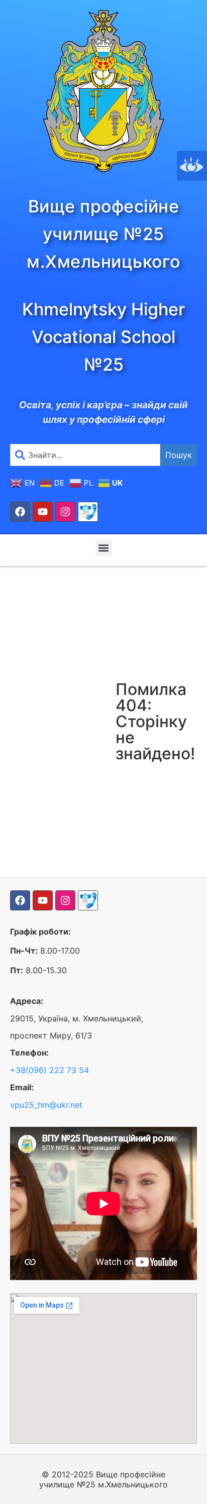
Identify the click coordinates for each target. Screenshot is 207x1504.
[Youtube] (43, 512)
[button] (103, 547)
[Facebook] (20, 512)
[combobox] (85, 455)
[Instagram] (65, 512)
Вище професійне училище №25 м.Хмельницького (103, 234)
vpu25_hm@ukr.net (46, 1105)
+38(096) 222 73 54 (49, 1070)
